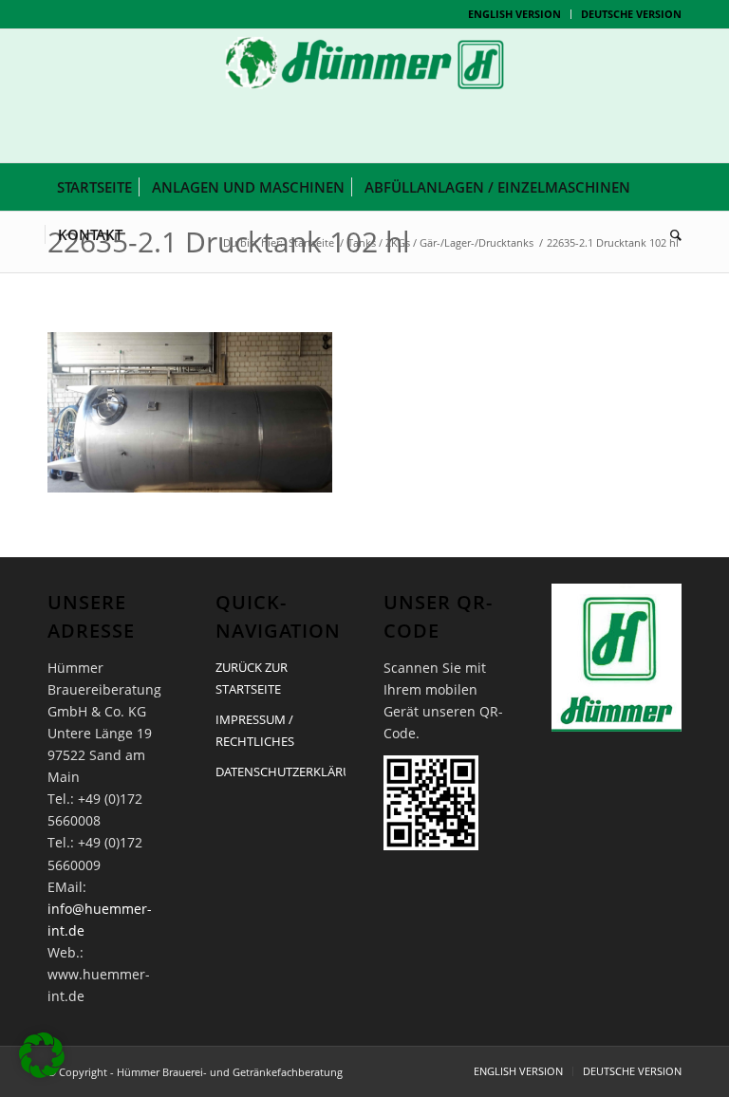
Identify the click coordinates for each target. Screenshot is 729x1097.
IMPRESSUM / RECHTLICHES (254, 730)
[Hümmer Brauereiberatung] (364, 95)
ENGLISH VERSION (514, 14)
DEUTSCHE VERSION (631, 14)
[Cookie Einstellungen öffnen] (42, 1073)
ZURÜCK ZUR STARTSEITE (251, 678)
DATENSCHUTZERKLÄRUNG (280, 771)
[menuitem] (514, 14)
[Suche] (671, 234)
